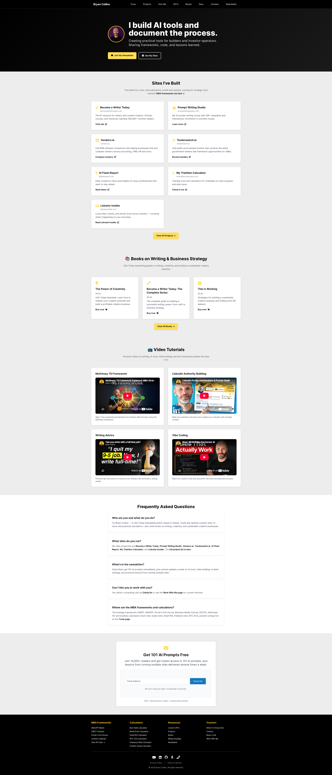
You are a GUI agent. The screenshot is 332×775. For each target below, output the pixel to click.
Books (189, 4)
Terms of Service (174, 763)
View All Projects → (166, 235)
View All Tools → (98, 742)
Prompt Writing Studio (171, 546)
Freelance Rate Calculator (140, 742)
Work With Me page (173, 592)
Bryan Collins (101, 4)
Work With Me (212, 739)
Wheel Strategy (174, 739)
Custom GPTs (173, 728)
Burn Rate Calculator (138, 728)
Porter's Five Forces (99, 735)
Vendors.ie (188, 546)
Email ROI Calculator (138, 735)
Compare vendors (104, 157)
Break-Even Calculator (139, 731)
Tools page (124, 619)
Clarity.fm (147, 592)
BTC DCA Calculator (138, 739)
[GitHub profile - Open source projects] (166, 757)
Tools (133, 4)
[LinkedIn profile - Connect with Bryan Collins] (160, 757)
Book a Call (211, 735)
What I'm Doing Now (215, 728)
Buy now (99, 309)
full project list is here (180, 549)
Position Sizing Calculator (140, 746)
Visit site (99, 124)
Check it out (178, 189)
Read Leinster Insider (105, 222)
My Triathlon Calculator (131, 549)
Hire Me (162, 4)
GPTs (175, 4)
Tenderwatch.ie (202, 546)
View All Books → (166, 326)
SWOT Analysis (97, 731)
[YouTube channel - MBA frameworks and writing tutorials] (154, 757)
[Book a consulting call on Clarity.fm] (178, 757)
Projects (147, 4)
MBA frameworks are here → (170, 93)
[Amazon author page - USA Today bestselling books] (172, 757)
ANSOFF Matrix (97, 728)
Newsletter (231, 4)
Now (201, 4)
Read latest (100, 189)
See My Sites (151, 55)
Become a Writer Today (147, 546)
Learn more (177, 124)
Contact (215, 4)
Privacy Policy (156, 763)
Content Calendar (98, 739)
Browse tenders (180, 157)
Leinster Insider (156, 549)
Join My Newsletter (123, 55)
